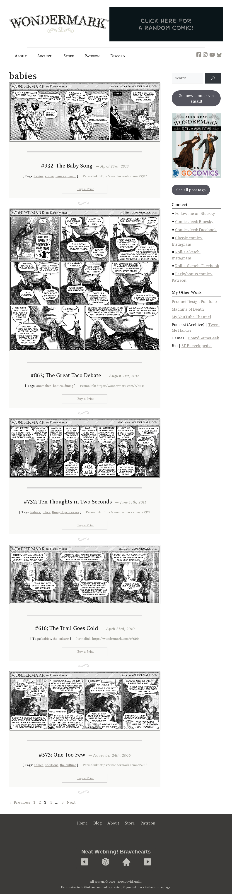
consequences (55, 176)
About (21, 56)
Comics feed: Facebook (196, 229)
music (72, 176)
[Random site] (105, 862)
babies (39, 176)
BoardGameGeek (203, 337)
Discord (117, 56)
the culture (61, 638)
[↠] (213, 78)
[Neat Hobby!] (84, 862)
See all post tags (190, 189)
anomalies (43, 386)
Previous (19, 802)
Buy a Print (85, 189)
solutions (51, 765)
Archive (44, 56)
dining (68, 386)
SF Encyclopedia (196, 345)
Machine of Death (188, 309)
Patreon (92, 56)
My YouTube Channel (191, 316)
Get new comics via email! (196, 98)
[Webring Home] (126, 862)
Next (73, 802)
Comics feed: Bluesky (194, 221)
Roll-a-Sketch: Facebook (197, 265)
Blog (97, 823)
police (46, 512)
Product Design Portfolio (194, 301)
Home (82, 823)
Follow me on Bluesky (195, 213)
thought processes (65, 512)
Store (130, 823)
